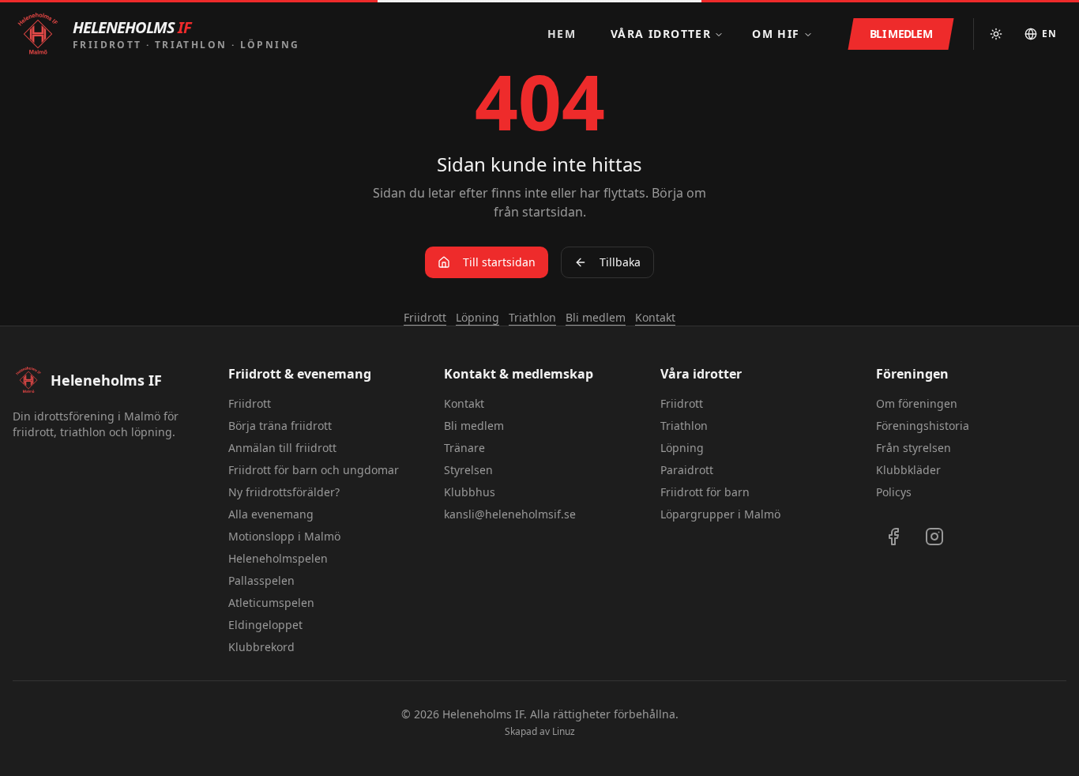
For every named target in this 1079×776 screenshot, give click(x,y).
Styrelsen (468, 469)
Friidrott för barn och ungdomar (313, 469)
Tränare (464, 447)
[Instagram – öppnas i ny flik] (934, 536)
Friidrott (425, 317)
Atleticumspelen (271, 602)
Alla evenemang (271, 514)
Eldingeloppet (265, 624)
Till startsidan (499, 261)
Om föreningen (916, 403)
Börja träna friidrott (280, 425)
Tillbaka (620, 261)
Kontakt (655, 317)
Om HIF (775, 33)
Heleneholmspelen (278, 558)
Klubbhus (469, 491)
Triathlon (532, 317)
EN (1049, 33)
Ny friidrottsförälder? (284, 491)
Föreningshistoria (922, 425)
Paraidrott (686, 469)
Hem (561, 33)
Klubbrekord (261, 646)
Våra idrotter (661, 33)
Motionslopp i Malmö (284, 536)
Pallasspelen (261, 580)
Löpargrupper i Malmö (720, 514)
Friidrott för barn (705, 491)
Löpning (477, 317)
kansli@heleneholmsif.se (510, 514)
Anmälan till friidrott (282, 447)
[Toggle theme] (996, 34)
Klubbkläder (908, 469)
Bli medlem (596, 317)
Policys (894, 491)
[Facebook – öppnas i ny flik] (893, 536)
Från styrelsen (913, 447)
